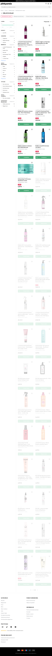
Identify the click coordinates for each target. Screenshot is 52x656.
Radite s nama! (30, 614)
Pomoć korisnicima (31, 600)
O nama (28, 618)
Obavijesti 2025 (4, 639)
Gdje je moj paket (30, 602)
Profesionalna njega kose (6, 619)
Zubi (2, 611)
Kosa (6, 10)
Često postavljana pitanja (32, 609)
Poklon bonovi (30, 616)
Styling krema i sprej (20, 10)
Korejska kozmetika (5, 615)
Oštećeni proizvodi (5, 617)
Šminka (2, 600)
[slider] (1, 25)
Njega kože (3, 602)
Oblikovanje (11, 10)
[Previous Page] (31, 590)
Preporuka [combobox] (46, 21)
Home (3, 10)
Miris (2, 606)
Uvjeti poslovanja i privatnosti (8, 637)
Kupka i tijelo (4, 613)
